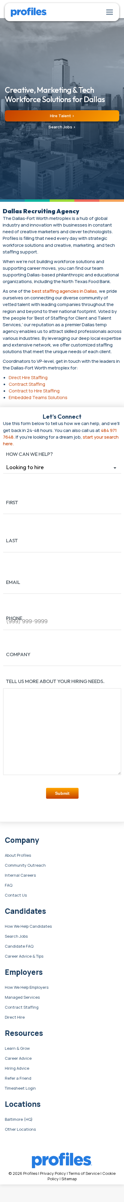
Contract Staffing (22, 1007)
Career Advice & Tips (24, 956)
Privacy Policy (53, 1173)
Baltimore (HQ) (19, 1119)
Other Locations (20, 1129)
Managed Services (22, 997)
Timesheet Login (20, 1088)
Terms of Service (84, 1173)
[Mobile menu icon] (110, 12)
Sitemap (69, 1178)
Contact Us (16, 895)
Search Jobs (16, 936)
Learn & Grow (17, 1048)
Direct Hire (15, 1017)
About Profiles (18, 855)
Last (12, 540)
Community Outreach (25, 865)
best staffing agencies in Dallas (64, 291)
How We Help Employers (26, 987)
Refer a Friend (18, 1078)
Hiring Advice (17, 1068)
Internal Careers (20, 875)
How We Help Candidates (28, 926)
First (12, 502)
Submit (62, 793)
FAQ (8, 885)
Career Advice (18, 1058)
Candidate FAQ (19, 946)
